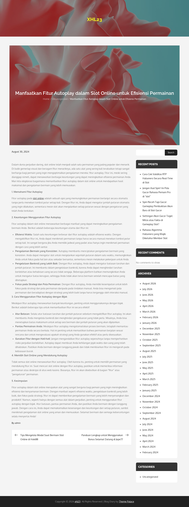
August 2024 (149, 418)
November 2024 (151, 401)
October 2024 (150, 407)
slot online (38, 198)
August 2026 (149, 283)
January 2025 (149, 390)
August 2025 (149, 351)
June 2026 (147, 294)
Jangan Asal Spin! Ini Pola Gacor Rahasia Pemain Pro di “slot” (156, 192)
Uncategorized (150, 476)
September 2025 (151, 345)
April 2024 (147, 441)
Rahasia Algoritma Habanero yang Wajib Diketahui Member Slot (154, 234)
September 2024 (151, 412)
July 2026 (147, 289)
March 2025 (148, 379)
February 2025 (150, 384)
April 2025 (147, 373)
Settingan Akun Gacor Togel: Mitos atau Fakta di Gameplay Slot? (157, 220)
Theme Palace (126, 501)
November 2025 (151, 334)
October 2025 (150, 339)
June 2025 (147, 362)
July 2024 (147, 424)
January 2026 (149, 322)
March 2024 (148, 446)
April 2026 (147, 306)
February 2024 (150, 452)
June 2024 (147, 429)
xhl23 (94, 19)
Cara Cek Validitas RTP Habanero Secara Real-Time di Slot (157, 178)
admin (18, 423)
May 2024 (147, 435)
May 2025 (147, 367)
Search (171, 152)
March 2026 (148, 311)
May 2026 (147, 300)
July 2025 (147, 356)
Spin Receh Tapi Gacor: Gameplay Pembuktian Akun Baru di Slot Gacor (157, 206)
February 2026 (150, 317)
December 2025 (151, 328)
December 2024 (151, 396)
